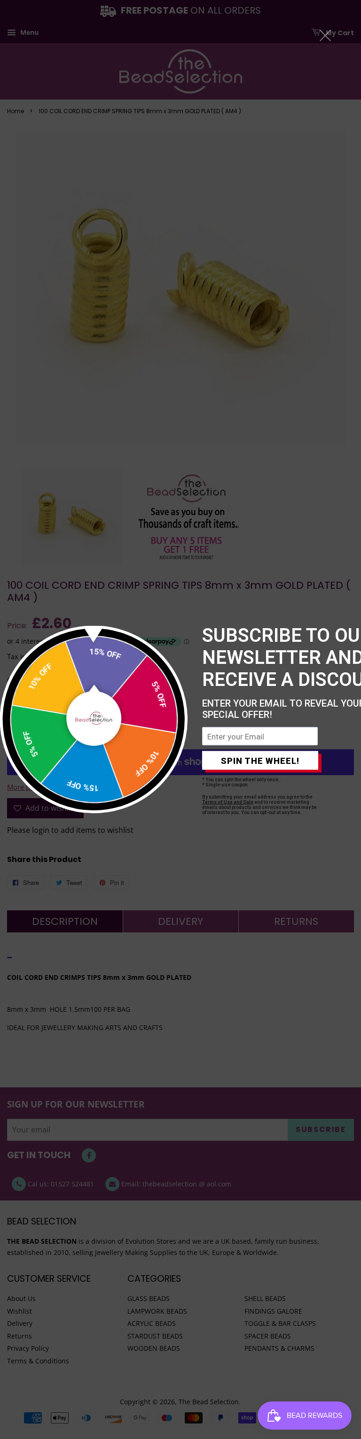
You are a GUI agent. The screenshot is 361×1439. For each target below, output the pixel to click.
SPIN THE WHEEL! (260, 760)
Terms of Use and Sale (227, 802)
